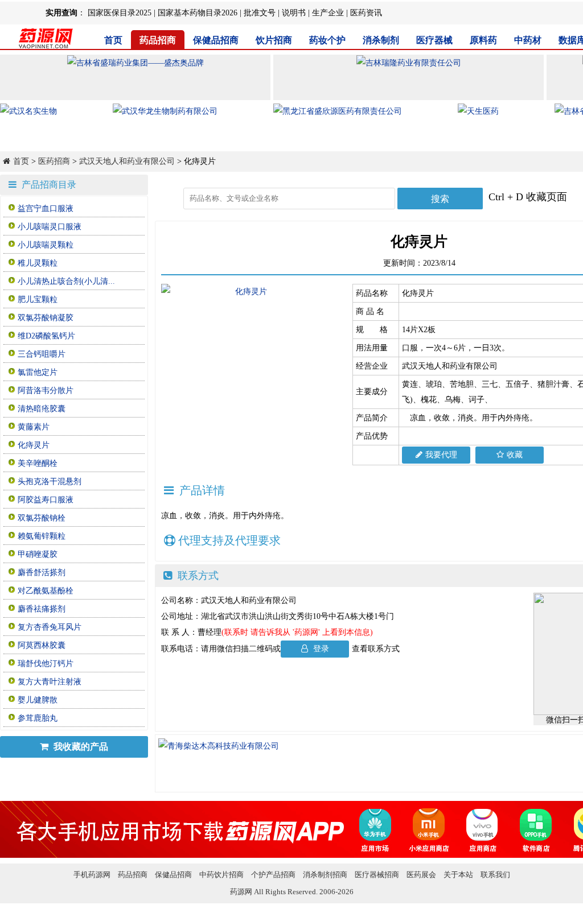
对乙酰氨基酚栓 (45, 590)
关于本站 (458, 874)
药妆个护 (327, 40)
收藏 (515, 455)
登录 (320, 648)
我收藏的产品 (79, 746)
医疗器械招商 (377, 874)
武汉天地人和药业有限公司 (127, 161)
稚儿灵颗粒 (38, 263)
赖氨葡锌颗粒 (41, 536)
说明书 (294, 13)
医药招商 (54, 161)
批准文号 (260, 13)
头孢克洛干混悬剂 (49, 481)
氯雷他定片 (38, 372)
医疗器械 (434, 40)
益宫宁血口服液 (45, 208)
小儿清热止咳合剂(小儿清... (66, 281)
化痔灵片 (34, 445)
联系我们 (495, 874)
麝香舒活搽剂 (41, 572)
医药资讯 (366, 13)
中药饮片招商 (221, 874)
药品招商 (157, 40)
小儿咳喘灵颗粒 (45, 245)
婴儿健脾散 (38, 700)
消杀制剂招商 (325, 874)
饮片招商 (274, 40)
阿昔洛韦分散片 (45, 390)
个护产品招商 (273, 874)
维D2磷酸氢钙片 (46, 336)
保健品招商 (216, 40)
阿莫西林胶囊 (41, 645)
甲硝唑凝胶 (38, 554)
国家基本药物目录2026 (197, 13)
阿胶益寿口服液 (45, 499)
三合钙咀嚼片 (41, 354)
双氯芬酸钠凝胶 (45, 317)
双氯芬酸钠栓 (41, 518)
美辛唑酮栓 (38, 463)
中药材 (527, 40)
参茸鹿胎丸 (38, 718)
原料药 (483, 40)
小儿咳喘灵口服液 (49, 226)
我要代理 (441, 455)
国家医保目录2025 (119, 13)
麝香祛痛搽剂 (41, 609)
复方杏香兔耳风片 (49, 627)
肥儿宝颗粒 (38, 299)
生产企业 (328, 13)
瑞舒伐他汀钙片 (45, 663)
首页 (113, 40)
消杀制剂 (381, 40)
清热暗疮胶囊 (41, 408)
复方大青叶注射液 (49, 681)
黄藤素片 (34, 427)
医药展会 (421, 874)
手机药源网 (91, 874)
